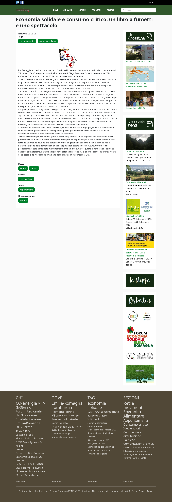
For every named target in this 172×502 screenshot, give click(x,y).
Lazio (65, 419)
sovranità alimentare (97, 423)
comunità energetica (97, 453)
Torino (70, 412)
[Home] (23, 10)
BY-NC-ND (73, 491)
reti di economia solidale (99, 429)
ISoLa (19, 475)
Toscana (79, 426)
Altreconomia (23, 471)
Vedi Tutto (20, 481)
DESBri (41, 438)
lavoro (109, 450)
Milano (56, 415)
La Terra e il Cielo (25, 464)
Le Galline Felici (24, 434)
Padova (34, 168)
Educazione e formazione (135, 451)
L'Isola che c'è (31, 475)
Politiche (129, 440)
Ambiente (147, 454)
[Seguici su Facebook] (22, 2)
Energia (149, 443)
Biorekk (23, 200)
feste (90, 450)
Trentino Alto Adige (61, 433)
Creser (19, 449)
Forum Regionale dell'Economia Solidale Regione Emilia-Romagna (29, 417)
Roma (55, 423)
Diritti (143, 457)
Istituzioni (93, 419)
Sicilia (54, 430)
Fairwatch (37, 467)
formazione (99, 450)
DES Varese (38, 471)
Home (55, 10)
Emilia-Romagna (67, 403)
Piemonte (58, 412)
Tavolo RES (23, 431)
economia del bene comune (101, 446)
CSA (107, 440)
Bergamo (62, 430)
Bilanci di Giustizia (26, 438)
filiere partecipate (96, 440)
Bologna (56, 419)
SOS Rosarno (23, 467)
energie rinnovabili (96, 443)
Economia (138, 447)
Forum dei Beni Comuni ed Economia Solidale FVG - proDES (31, 456)
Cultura (136, 457)
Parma (66, 415)
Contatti (150, 2)
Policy (134, 491)
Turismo (127, 457)
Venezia (72, 437)
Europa (75, 415)
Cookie (150, 491)
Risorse (110, 10)
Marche (74, 419)
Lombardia (62, 407)
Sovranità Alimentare (133, 414)
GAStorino (23, 407)
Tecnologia (128, 454)
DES (114, 429)
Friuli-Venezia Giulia (63, 426)
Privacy (142, 491)
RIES (41, 403)
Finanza (149, 447)
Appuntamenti (26, 189)
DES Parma (24, 427)
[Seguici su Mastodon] (18, 2)
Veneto (23, 168)
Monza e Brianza (59, 437)
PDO (97, 411)
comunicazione (95, 426)
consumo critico (27, 41)
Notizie (82, 10)
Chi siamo (67, 10)
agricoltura (94, 415)
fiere (104, 415)
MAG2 (40, 464)
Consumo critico (135, 424)
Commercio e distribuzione (132, 434)
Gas (90, 411)
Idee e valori (131, 428)
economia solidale (47, 41)
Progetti (96, 10)
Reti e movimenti (133, 405)
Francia (71, 430)
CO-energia (26, 403)
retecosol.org (26, 179)
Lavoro (127, 447)
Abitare (138, 454)
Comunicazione (133, 444)
